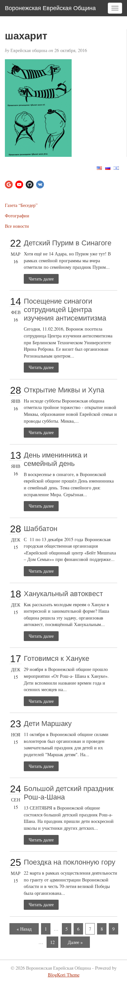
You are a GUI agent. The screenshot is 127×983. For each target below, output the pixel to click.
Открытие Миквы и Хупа (64, 390)
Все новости (17, 226)
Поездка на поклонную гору (69, 862)
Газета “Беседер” (21, 205)
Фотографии (17, 215)
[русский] (107, 167)
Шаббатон (40, 529)
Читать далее (41, 279)
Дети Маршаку (48, 723)
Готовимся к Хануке (56, 658)
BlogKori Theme (63, 975)
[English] (99, 167)
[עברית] (116, 167)
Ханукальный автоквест (63, 594)
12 (52, 942)
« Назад (24, 929)
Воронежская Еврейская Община (50, 8)
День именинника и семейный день (55, 459)
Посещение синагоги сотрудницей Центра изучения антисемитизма (65, 309)
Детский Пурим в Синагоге (67, 243)
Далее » (75, 942)
